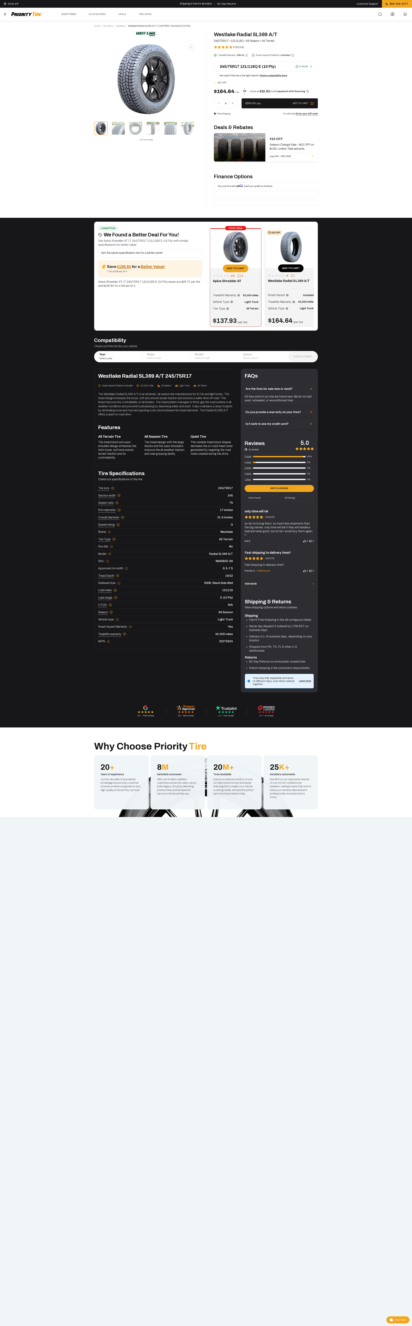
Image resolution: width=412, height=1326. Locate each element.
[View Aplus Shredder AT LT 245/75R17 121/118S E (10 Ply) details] (235, 257)
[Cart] (405, 14)
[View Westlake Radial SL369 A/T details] (290, 257)
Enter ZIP (13, 3)
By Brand (108, 26)
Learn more (305, 681)
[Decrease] (218, 103)
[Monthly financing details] (307, 91)
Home (97, 26)
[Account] (392, 14)
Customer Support (367, 3)
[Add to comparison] (191, 47)
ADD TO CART (235, 268)
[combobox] (118, 358)
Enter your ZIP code (307, 114)
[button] (238, 295)
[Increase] (232, 103)
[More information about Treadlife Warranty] (246, 55)
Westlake (120, 26)
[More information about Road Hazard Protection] (292, 55)
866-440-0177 (399, 3)
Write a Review (279, 488)
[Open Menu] (5, 14)
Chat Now (400, 1319)
